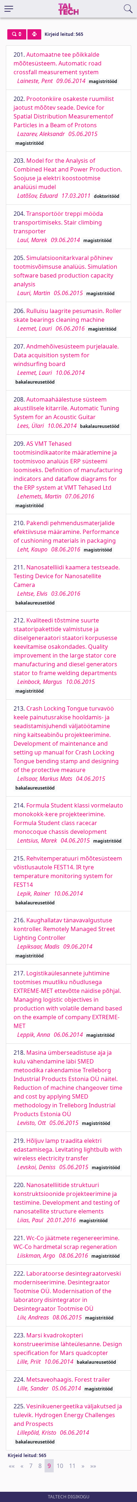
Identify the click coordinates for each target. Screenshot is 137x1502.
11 (72, 1466)
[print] (34, 34)
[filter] (16, 34)
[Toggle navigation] (9, 9)
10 (60, 1466)
